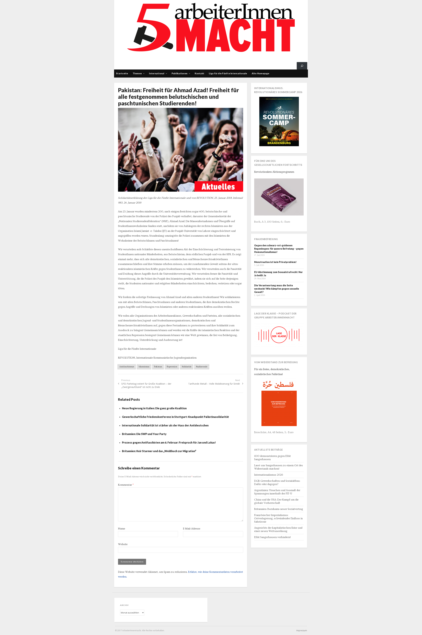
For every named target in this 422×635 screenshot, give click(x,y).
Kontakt (199, 73)
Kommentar (126, 484)
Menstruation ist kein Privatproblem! (275, 262)
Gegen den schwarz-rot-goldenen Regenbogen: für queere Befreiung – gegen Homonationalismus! (278, 248)
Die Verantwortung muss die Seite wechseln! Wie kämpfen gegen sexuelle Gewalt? (276, 288)
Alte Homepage (260, 73)
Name (121, 528)
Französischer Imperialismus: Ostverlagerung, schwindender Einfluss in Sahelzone (278, 518)
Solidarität (186, 366)
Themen (137, 73)
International (156, 73)
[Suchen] (302, 65)
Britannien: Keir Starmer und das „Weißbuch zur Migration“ (159, 451)
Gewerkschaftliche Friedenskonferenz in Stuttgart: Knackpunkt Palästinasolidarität (175, 416)
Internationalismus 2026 (268, 474)
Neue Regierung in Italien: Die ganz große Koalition (154, 408)
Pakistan (158, 366)
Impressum (301, 630)
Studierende (201, 366)
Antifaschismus (126, 366)
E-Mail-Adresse (191, 528)
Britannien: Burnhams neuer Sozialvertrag (278, 509)
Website (123, 544)
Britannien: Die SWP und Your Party (144, 433)
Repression (172, 366)
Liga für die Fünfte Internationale (228, 73)
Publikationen (179, 73)
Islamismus (144, 366)
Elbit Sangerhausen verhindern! (272, 537)
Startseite (122, 73)
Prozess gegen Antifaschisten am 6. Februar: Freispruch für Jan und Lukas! (169, 442)
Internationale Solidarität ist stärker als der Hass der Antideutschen (165, 425)
